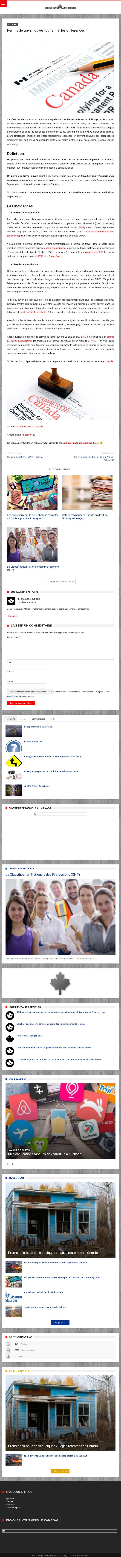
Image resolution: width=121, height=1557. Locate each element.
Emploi (12, 25)
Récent (23, 719)
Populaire (10, 719)
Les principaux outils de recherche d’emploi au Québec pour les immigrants (32, 516)
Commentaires (38, 719)
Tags (52, 719)
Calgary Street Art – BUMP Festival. (25, 455)
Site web (10, 681)
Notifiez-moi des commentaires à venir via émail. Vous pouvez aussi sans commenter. (58, 694)
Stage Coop (55, 256)
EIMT (81, 227)
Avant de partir (19, 1150)
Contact (9, 1501)
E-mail (10, 671)
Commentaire (13, 637)
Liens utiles (10, 1504)
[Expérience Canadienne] (60, 3)
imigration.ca (28, 434)
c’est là (109, 361)
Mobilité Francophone (54, 248)
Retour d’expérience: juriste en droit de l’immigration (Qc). (85, 516)
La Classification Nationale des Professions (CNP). (33, 568)
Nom (9, 662)
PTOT (94, 340)
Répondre (12, 616)
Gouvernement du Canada (29, 426)
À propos (10, 1498)
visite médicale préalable (33, 312)
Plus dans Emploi (59, 469)
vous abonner (13, 696)
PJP (40, 256)
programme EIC (94, 252)
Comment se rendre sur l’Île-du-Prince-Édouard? (94, 456)
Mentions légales (13, 1507)
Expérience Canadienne (79, 443)
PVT (85, 336)
